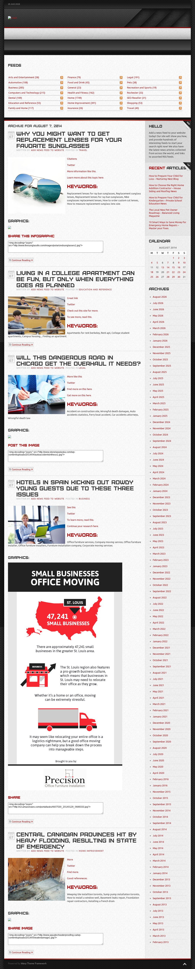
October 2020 (160, 735)
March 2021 (159, 704)
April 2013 (158, 929)
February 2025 (161, 409)
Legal (133, 77)
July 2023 (158, 528)
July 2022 (158, 604)
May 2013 (158, 923)
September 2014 (162, 823)
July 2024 (158, 453)
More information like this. (81, 171)
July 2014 (158, 835)
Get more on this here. (79, 395)
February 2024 (161, 485)
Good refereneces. (77, 878)
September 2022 (162, 591)
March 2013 (159, 936)
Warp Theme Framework (33, 963)
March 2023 (159, 553)
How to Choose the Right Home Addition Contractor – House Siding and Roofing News (166, 188)
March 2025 (159, 403)
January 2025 (160, 416)
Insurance (75, 108)
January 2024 (160, 491)
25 (151, 277)
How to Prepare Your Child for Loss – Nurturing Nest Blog (166, 177)
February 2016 (161, 779)
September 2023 (162, 516)
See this (71, 507)
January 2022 (160, 641)
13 (162, 267)
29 (173, 277)
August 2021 (160, 673)
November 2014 (161, 810)
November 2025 (161, 353)
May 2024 (158, 466)
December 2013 (161, 879)
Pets (132, 82)
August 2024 (160, 447)
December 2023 (161, 497)
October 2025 (160, 359)
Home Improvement (82, 103)
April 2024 (158, 472)
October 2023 (160, 510)
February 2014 (161, 867)
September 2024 (162, 441)
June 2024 (158, 459)
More (70, 859)
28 (168, 277)
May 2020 (158, 766)
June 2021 (158, 685)
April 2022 (158, 622)
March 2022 (159, 629)
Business (16, 87)
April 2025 (158, 397)
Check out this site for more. (82, 310)
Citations (72, 159)
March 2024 (159, 478)
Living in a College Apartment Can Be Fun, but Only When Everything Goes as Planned (75, 279)
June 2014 (158, 842)
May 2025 (158, 391)
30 (178, 277)
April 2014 (158, 854)
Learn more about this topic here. (85, 177)
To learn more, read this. (80, 520)
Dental (15, 98)
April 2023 (158, 547)
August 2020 (160, 748)
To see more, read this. (79, 317)
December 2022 (161, 572)
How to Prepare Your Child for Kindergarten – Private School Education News (166, 200)
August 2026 (160, 297)
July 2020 (158, 754)
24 (184, 272)
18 (151, 272)
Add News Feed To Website (47, 150)
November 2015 (161, 792)
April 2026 (158, 322)
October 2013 (160, 892)
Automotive (18, 82)
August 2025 (160, 372)
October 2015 (160, 798)
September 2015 (162, 804)
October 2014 (160, 817)
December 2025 (161, 347)
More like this (74, 376)
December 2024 (161, 422)
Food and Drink (79, 82)
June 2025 (158, 384)
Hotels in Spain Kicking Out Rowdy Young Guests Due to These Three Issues (75, 488)
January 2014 (160, 873)
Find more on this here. (79, 389)
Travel (133, 108)
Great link (72, 298)
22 (173, 272)
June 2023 (158, 535)
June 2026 (158, 309)
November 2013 (161, 886)
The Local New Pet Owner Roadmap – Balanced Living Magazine (164, 213)
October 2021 (160, 660)
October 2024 (160, 434)
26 (157, 277)
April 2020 (158, 773)
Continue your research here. (83, 526)
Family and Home (21, 108)
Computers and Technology (26, 93)
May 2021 (158, 691)
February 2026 (161, 334)
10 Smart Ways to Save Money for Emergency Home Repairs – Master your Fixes (167, 225)
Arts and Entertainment (23, 77)
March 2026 (159, 328)
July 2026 (158, 303)
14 (168, 267)
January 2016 (160, 785)
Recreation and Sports (142, 87)
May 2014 (158, 848)
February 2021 (161, 710)
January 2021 (160, 716)
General (74, 87)
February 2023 (161, 560)
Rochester (135, 93)
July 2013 (158, 911)
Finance (74, 77)
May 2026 (158, 315)
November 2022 (161, 579)
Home (75, 98)
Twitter (71, 165)
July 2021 (158, 679)
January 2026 (160, 340)
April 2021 (158, 698)
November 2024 (161, 428)
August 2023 (160, 522)
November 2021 (161, 654)
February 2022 (161, 635)
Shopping (134, 103)
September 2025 (162, 366)
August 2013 (160, 904)
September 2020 (162, 741)
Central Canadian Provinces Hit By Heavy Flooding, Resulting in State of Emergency (76, 840)
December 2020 (161, 723)
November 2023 (161, 503)
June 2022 (158, 610)
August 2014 (160, 829)
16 (178, 267)
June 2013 (158, 917)
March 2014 (159, 860)
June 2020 (158, 760)
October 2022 (160, 585)
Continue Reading (21, 260)
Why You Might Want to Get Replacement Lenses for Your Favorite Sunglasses (69, 140)
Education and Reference (24, 103)
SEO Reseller (136, 98)
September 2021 (162, 666)
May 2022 (158, 616)
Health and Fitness (81, 93)
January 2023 (160, 566)
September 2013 (162, 898)
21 (168, 272)
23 (178, 272)
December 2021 (161, 647)
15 (173, 267)
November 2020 (161, 729)
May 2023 (158, 541)
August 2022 (160, 597)
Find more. (73, 872)
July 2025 (158, 378)
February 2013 (161, 942)
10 (184, 262)
